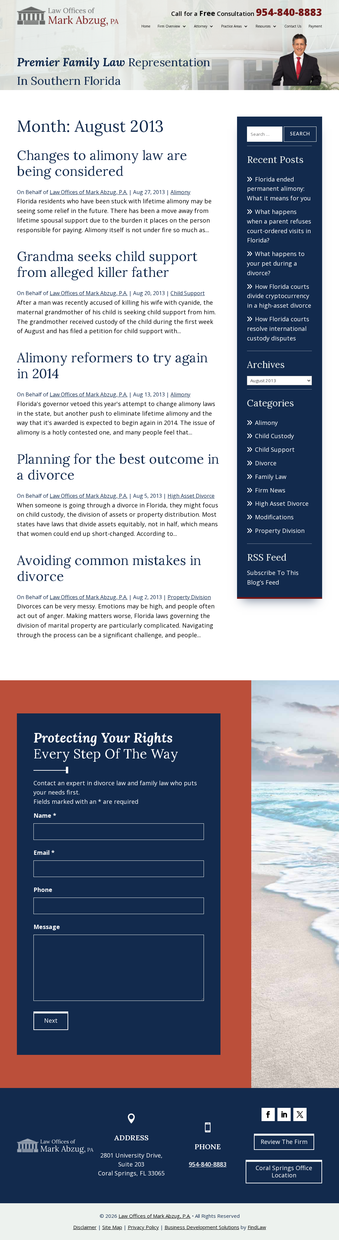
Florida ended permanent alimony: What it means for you (279, 188)
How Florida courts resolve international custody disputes (278, 328)
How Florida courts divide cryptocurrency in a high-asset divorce (279, 296)
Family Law (270, 477)
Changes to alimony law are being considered (102, 163)
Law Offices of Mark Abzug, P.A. (88, 192)
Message (46, 927)
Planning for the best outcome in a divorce (118, 466)
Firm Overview (169, 26)
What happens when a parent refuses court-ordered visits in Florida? (279, 226)
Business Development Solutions (202, 1227)
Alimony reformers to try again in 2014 (112, 365)
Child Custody (274, 436)
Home (145, 26)
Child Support (187, 293)
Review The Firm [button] (284, 1142)
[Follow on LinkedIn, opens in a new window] (284, 1114)
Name (44, 815)
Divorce (265, 463)
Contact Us (292, 26)
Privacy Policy (143, 1227)
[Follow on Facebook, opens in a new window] (268, 1114)
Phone (42, 890)
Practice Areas (231, 26)
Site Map (112, 1227)
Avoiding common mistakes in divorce (109, 568)
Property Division (189, 597)
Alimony (180, 192)
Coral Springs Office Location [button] (284, 1171)
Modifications (274, 517)
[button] (332, 1192)
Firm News (270, 490)
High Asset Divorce (191, 495)
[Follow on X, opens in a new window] (300, 1114)
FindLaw (257, 1227)
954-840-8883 (289, 12)
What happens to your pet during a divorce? (276, 263)
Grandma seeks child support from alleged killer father (107, 264)
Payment (315, 26)
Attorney (200, 26)
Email (44, 852)
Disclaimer (85, 1227)
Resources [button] (263, 26)
